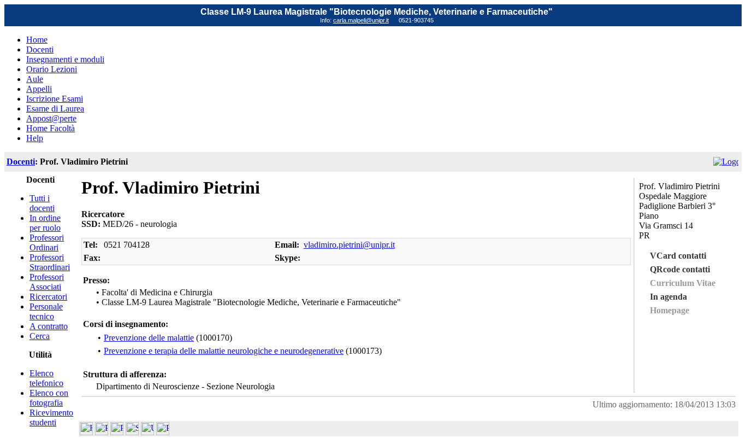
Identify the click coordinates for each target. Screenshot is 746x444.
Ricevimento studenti (51, 417)
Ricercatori (48, 296)
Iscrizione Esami (54, 98)
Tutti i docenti (42, 203)
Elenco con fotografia (48, 397)
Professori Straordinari (49, 262)
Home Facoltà (50, 128)
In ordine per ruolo (45, 222)
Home (37, 39)
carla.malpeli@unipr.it (361, 20)
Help (34, 138)
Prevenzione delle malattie (149, 337)
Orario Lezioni (51, 69)
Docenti (40, 49)
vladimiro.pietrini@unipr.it (349, 244)
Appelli (39, 89)
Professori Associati (46, 281)
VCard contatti (678, 255)
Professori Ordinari (46, 242)
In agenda (668, 296)
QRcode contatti (680, 269)
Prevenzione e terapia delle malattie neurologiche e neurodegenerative (224, 350)
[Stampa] (162, 432)
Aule (34, 79)
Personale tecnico (46, 311)
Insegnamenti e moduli (65, 59)
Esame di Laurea (55, 108)
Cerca (39, 336)
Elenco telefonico (46, 378)
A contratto (48, 326)
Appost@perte (51, 118)
